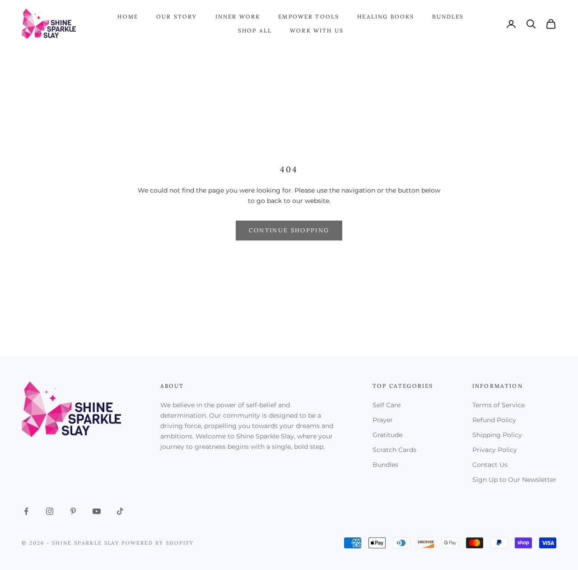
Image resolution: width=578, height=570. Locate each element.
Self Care (387, 405)
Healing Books (385, 16)
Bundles (448, 16)
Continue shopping (289, 230)
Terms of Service (498, 405)
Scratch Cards (394, 450)
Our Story (176, 16)
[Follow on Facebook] (26, 511)
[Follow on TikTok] (120, 511)
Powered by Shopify (157, 543)
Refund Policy (494, 420)
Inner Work (238, 16)
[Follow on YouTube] (96, 511)
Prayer (383, 420)
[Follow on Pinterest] (73, 511)
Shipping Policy (497, 435)
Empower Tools (308, 16)
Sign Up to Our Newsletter (514, 480)
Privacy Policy (494, 450)
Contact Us (490, 465)
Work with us (317, 30)
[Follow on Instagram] (49, 511)
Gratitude (387, 435)
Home (127, 16)
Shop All (255, 30)
